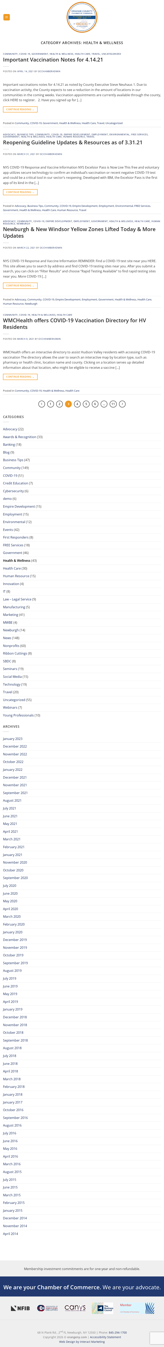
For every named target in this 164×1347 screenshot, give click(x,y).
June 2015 (10, 1187)
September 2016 (15, 1118)
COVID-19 (24, 53)
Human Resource (74, 136)
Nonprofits (11, 646)
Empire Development (77, 134)
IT (4, 591)
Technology (11, 684)
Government (40, 53)
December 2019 (15, 940)
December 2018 (15, 1017)
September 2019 (15, 963)
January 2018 (12, 1094)
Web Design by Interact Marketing (82, 1342)
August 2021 (12, 800)
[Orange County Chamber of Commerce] (82, 17)
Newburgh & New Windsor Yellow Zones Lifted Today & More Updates (79, 232)
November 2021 (15, 785)
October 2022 (13, 762)
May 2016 (10, 1148)
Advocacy (9, 134)
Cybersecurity (13, 491)
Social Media (12, 676)
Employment (100, 134)
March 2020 (12, 916)
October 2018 (13, 1032)
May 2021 (10, 824)
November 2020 (15, 862)
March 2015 (12, 1195)
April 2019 (10, 1001)
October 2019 (13, 955)
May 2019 (10, 994)
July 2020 (9, 885)
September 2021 (15, 793)
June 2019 (10, 986)
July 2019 (9, 978)
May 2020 (10, 901)
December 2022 (15, 746)
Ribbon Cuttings (15, 653)
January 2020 (12, 932)
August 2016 (12, 1125)
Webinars (10, 707)
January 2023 (12, 739)
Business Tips (25, 134)
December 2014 (15, 1218)
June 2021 (10, 816)
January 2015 (12, 1210)
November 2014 (15, 1226)
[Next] (122, 404)
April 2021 (10, 831)
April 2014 (10, 1234)
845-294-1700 (118, 1332)
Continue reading (20, 109)
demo (7, 498)
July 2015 (9, 1179)
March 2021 (12, 839)
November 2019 (15, 947)
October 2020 (13, 870)
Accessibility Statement (105, 1337)
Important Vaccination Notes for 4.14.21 (53, 59)
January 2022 (12, 769)
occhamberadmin (49, 71)
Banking (9, 444)
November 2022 (15, 754)
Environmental (119, 134)
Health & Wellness (62, 53)
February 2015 (14, 1202)
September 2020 (15, 878)
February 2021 (14, 847)
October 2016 (13, 1110)
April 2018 (10, 1071)
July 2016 (9, 1133)
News (7, 638)
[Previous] (41, 404)
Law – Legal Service (17, 599)
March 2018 (12, 1079)
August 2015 (12, 1172)
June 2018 (10, 1063)
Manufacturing (14, 607)
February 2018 (14, 1086)
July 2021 (9, 808)
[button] (6, 17)
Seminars (10, 669)
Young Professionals (18, 715)
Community (10, 53)
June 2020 (10, 893)
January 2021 (12, 855)
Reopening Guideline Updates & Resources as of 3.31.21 (73, 142)
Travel (96, 53)
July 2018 (9, 1056)
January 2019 (12, 1009)
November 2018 (15, 1025)
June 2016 (10, 1141)
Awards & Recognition (19, 437)
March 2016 (12, 1164)
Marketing (10, 614)
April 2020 (10, 909)
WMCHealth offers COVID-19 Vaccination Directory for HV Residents (74, 323)
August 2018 (12, 1048)
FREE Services (139, 134)
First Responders (16, 537)
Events (8, 529)
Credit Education (15, 483)
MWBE (8, 622)
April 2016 (10, 1156)
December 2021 (15, 777)
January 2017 (12, 1102)
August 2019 (12, 970)
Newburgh (23, 223)
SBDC (7, 661)
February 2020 (14, 924)
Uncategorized (111, 53)
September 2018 (15, 1040)
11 (113, 404)
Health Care (82, 53)
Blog (6, 452)
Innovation (11, 584)
